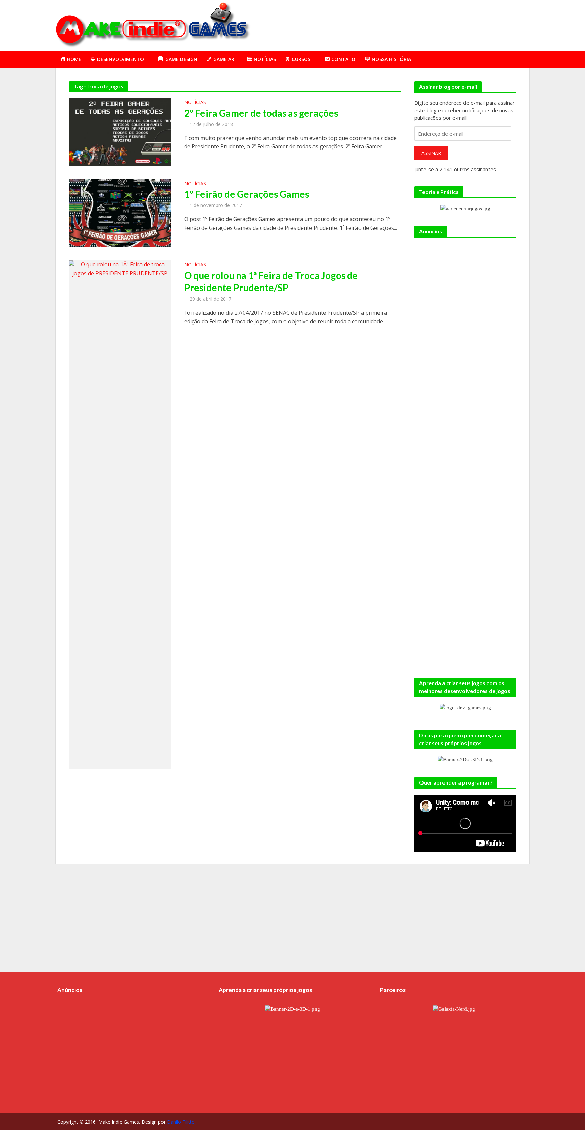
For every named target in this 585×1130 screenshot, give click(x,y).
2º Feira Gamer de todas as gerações (261, 113)
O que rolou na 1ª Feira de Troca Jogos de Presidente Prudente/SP (271, 281)
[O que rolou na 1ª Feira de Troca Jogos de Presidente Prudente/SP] (120, 514)
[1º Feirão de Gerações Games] (120, 212)
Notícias (195, 102)
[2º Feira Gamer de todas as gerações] (120, 131)
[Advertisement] (406, 24)
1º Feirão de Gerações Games (246, 194)
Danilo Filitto (181, 1121)
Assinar (431, 153)
